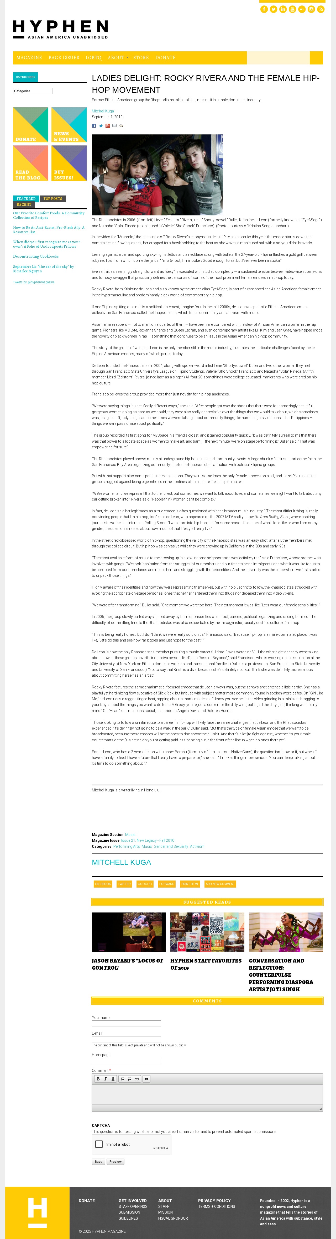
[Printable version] (121, 126)
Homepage (101, 1055)
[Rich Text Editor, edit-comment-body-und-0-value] (207, 1094)
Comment (101, 1070)
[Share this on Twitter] (101, 126)
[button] (98, 1078)
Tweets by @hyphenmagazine (33, 282)
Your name (101, 1017)
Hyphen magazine (37, 1213)
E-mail (97, 1033)
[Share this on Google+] (108, 126)
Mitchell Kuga (121, 862)
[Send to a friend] (114, 126)
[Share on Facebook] (94, 126)
